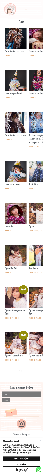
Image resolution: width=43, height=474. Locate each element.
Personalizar (21, 464)
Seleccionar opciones (16, 60)
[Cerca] (41, 440)
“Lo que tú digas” (22, 470)
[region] (21, 456)
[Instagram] (21, 424)
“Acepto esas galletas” (21, 458)
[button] (26, 9)
